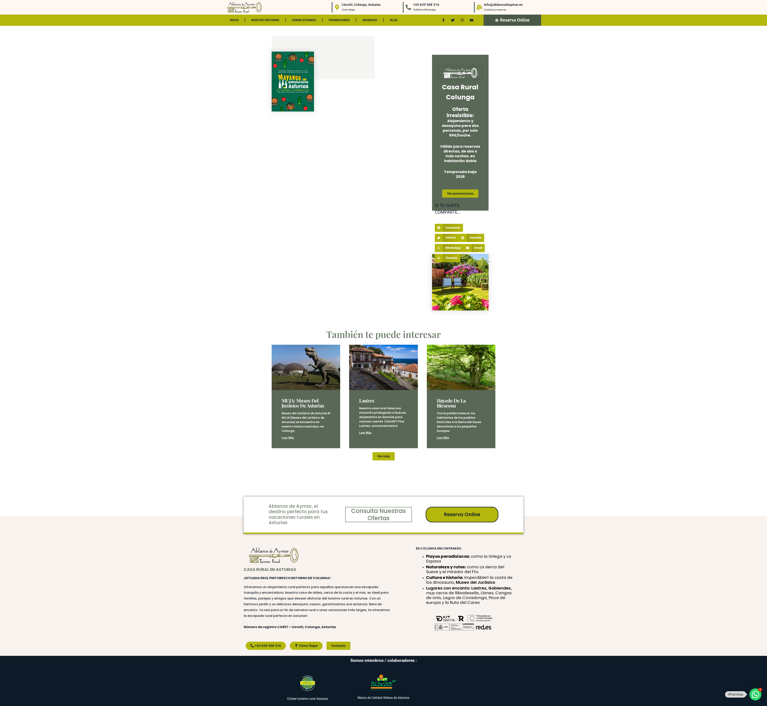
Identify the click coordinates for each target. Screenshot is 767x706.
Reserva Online (462, 514)
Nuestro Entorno (265, 20)
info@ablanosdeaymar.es (503, 5)
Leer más (288, 437)
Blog (393, 20)
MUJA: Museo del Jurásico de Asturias (303, 403)
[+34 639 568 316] (408, 7)
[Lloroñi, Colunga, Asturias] (337, 7)
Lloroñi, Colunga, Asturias (361, 5)
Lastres (366, 400)
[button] (449, 228)
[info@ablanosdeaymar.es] (479, 7)
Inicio (234, 20)
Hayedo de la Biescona (451, 403)
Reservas (370, 20)
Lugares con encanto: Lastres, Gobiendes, (469, 595)
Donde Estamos (304, 20)
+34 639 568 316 (426, 5)
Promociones (339, 20)
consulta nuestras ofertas (378, 514)
